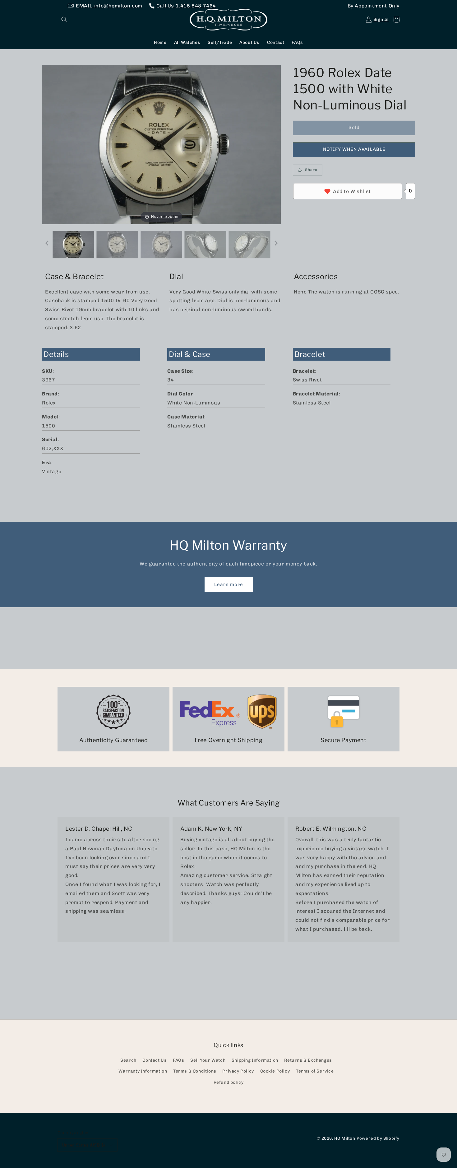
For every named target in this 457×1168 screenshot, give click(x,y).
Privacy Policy (238, 1071)
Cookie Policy (275, 1071)
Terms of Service (315, 1071)
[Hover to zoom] (161, 144)
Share (311, 170)
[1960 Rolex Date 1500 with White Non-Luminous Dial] (73, 244)
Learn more (228, 584)
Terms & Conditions (194, 1071)
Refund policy (229, 1082)
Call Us (186, 6)
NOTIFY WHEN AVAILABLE (354, 149)
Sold (354, 127)
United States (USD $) (83, 1145)
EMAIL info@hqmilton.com (109, 6)
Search (128, 1060)
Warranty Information (142, 1071)
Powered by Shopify (378, 1138)
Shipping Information (255, 1060)
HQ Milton (344, 1138)
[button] (64, 19)
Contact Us (154, 1060)
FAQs (178, 1060)
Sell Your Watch (207, 1060)
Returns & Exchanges (308, 1060)
